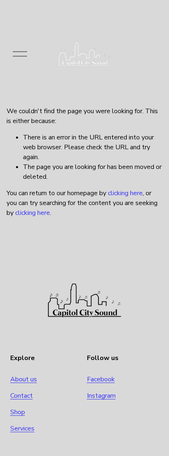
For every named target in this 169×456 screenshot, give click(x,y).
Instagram (101, 395)
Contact (21, 395)
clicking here (125, 193)
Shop (17, 412)
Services (22, 428)
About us (23, 379)
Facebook (101, 379)
